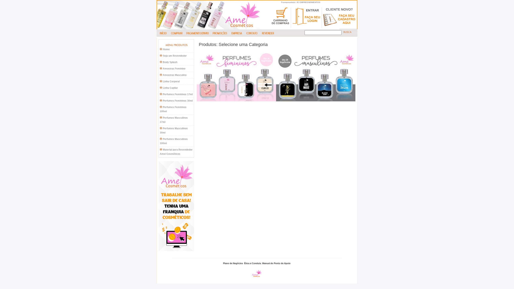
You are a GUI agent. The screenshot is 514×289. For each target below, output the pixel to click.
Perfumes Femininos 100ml (173, 109)
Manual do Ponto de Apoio (276, 263)
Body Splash (170, 62)
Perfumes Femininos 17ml (178, 94)
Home (166, 49)
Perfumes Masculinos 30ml (174, 130)
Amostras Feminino (174, 68)
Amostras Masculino (175, 75)
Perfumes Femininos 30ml (178, 100)
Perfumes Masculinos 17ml (174, 119)
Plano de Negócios (233, 263)
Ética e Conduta (252, 263)
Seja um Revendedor (175, 55)
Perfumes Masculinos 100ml (174, 141)
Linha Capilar (170, 87)
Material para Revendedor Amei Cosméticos (176, 151)
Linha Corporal (171, 81)
